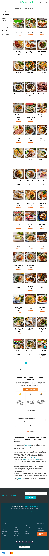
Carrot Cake (42, 244)
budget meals (17, 447)
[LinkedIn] (32, 542)
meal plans (19, 461)
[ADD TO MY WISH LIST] (21, 24)
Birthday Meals (16, 523)
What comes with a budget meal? (23, 421)
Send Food (14, 5)
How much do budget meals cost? (23, 415)
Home (8, 5)
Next (33, 363)
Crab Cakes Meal (19, 285)
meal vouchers (25, 447)
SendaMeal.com (27, 445)
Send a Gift (22, 5)
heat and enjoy (31, 457)
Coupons (27, 531)
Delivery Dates (28, 525)
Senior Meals (16, 531)
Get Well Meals (16, 527)
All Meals (3, 521)
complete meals (26, 459)
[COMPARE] (21, 22)
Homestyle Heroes (42, 114)
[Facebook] (20, 542)
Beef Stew (42, 285)
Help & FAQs (39, 528)
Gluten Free (16, 535)
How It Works (27, 523)
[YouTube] (17, 542)
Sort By (33, 14)
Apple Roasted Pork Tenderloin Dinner (18, 116)
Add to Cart (18, 25)
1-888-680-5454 (40, 521)
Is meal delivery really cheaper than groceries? (26, 418)
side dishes (36, 459)
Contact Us (27, 533)
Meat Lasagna (42, 30)
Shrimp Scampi (30, 244)
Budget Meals (38, 5)
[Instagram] (23, 542)
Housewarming (16, 525)
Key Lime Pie (19, 244)
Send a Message (40, 525)
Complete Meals (4, 523)
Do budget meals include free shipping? (24, 425)
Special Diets (4, 527)
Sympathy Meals (16, 521)
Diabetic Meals (16, 533)
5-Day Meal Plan (30, 30)
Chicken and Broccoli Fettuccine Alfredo (30, 116)
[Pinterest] (26, 542)
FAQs (26, 521)
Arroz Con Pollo (30, 306)
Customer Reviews (28, 527)
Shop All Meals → (40, 534)
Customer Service (29, 8)
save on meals (21, 478)
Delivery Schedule (40, 530)
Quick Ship (30, 5)
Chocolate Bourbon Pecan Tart (30, 329)
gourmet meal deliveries (35, 476)
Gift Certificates (28, 529)
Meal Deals (4, 535)
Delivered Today (18, 8)
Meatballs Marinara (42, 263)
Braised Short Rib (30, 93)
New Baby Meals (16, 529)
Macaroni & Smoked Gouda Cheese (18, 307)
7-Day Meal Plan (18, 30)
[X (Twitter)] (29, 542)
